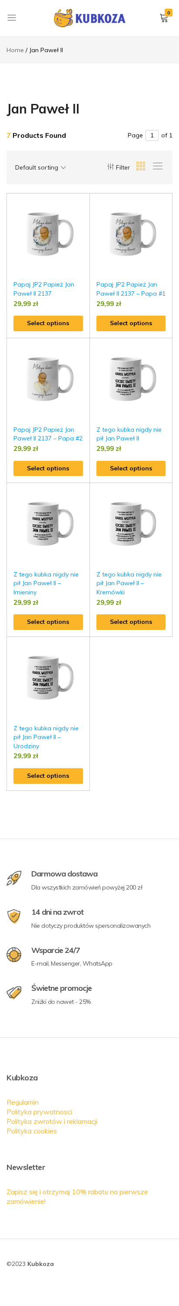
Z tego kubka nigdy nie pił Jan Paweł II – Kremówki (129, 583)
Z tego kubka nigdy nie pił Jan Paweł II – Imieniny (46, 583)
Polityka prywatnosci (39, 1111)
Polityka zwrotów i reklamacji (52, 1121)
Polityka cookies (32, 1130)
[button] (83, 223)
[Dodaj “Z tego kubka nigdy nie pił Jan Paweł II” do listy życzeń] (166, 351)
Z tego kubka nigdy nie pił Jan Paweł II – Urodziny (46, 737)
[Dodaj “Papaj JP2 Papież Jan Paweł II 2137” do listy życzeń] (83, 206)
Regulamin (23, 1102)
